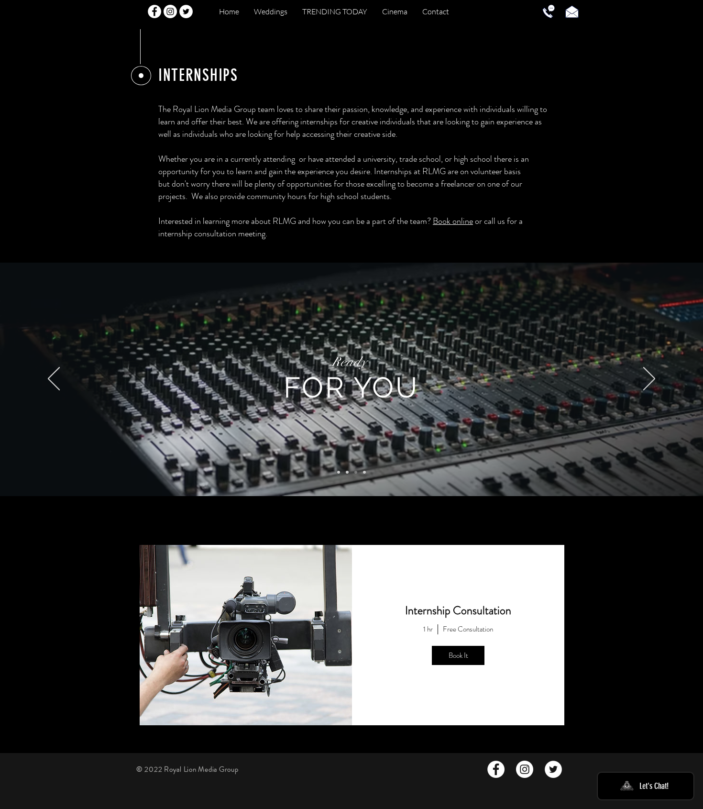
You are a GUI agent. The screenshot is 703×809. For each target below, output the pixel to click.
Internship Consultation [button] (458, 611)
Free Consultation (468, 629)
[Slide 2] (338, 472)
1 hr (428, 629)
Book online (453, 221)
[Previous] (54, 379)
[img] (246, 635)
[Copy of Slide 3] (364, 472)
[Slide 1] (347, 472)
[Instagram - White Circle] (170, 11)
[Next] (649, 379)
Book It (458, 655)
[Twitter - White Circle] (186, 11)
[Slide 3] (355, 472)
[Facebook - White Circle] (154, 11)
